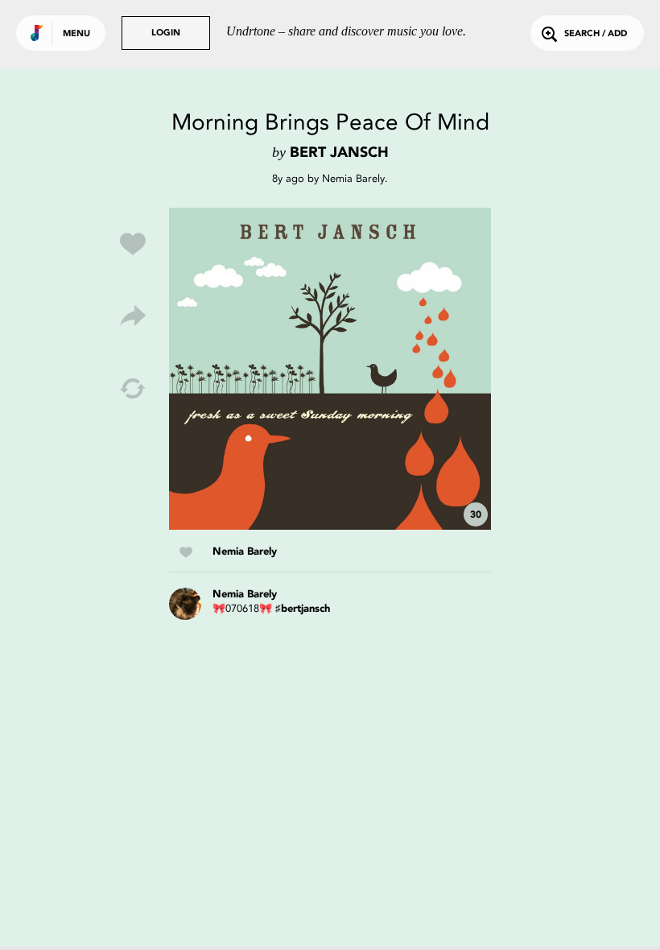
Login (165, 33)
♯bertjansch (302, 609)
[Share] (133, 316)
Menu (76, 34)
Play (330, 369)
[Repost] (133, 389)
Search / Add (595, 34)
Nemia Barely (353, 178)
